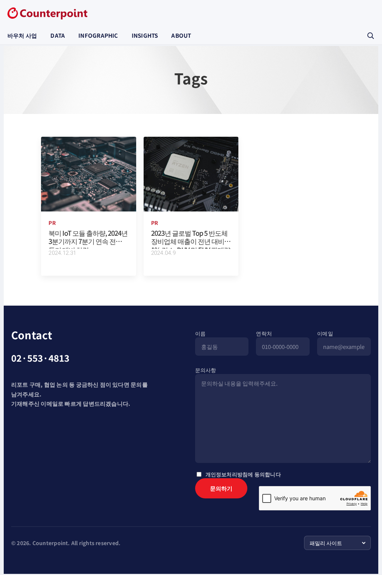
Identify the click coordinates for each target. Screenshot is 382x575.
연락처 (264, 333)
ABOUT (181, 35)
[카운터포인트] (47, 13)
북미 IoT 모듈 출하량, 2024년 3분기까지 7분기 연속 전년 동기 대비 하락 (88, 241)
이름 (200, 333)
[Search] (370, 35)
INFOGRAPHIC (98, 35)
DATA (57, 35)
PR (52, 222)
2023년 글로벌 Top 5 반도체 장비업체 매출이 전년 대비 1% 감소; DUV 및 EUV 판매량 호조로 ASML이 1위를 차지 (190, 245)
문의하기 (221, 488)
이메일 (325, 333)
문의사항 (205, 370)
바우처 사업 (22, 35)
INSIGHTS (145, 35)
